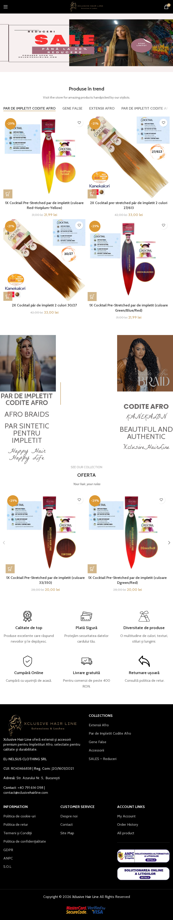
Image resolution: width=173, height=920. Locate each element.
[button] (7, 193)
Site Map (67, 833)
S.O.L (7, 866)
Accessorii (96, 750)
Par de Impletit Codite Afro (110, 733)
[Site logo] (87, 6)
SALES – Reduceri (102, 759)
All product (125, 833)
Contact (66, 824)
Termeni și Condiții (17, 833)
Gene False (97, 742)
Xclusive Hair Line (85, 897)
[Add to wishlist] (79, 123)
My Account (126, 816)
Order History (127, 824)
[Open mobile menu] (5, 6)
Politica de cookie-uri (19, 816)
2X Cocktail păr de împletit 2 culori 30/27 (44, 305)
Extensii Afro (99, 725)
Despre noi (68, 816)
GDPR (8, 850)
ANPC (8, 858)
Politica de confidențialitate (24, 841)
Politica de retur (15, 824)
